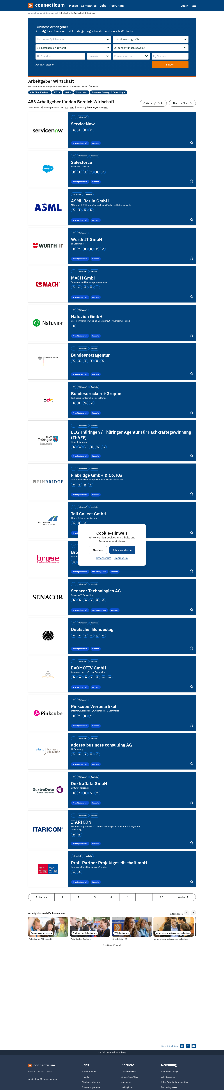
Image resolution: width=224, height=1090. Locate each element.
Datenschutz (103, 558)
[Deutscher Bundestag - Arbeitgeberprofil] (48, 635)
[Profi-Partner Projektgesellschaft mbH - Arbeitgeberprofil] (48, 869)
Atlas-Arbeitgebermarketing (174, 1082)
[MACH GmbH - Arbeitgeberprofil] (48, 284)
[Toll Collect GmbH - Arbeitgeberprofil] (48, 520)
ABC (106, 107)
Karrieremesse (128, 1071)
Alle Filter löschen (45, 64)
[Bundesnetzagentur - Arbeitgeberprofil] (48, 361)
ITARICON (81, 822)
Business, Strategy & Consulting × (108, 92)
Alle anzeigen (176, 914)
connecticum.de (36, 13)
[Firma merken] (191, 142)
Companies (89, 6)
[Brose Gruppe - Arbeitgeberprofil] (48, 558)
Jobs (103, 6)
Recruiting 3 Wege (169, 1071)
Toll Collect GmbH (88, 514)
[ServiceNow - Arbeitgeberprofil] (48, 130)
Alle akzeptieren (122, 550)
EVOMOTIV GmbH (88, 668)
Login (184, 6)
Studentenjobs (89, 1071)
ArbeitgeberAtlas (129, 1077)
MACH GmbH (84, 278)
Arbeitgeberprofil (80, 143)
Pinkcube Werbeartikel (93, 706)
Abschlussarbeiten (91, 1082)
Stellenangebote (99, 571)
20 (61, 107)
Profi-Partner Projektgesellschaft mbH (109, 862)
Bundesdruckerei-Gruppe (96, 393)
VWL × (68, 92)
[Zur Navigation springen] (194, 5)
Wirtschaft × (81, 92)
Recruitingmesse (169, 1087)
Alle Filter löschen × (40, 92)
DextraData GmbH (89, 783)
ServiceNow (83, 124)
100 (66, 107)
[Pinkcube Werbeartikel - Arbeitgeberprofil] (48, 712)
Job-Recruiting (168, 1077)
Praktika (85, 1077)
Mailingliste (127, 1087)
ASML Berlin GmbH (90, 201)
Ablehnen (97, 550)
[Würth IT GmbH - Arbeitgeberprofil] (48, 245)
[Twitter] (182, 1046)
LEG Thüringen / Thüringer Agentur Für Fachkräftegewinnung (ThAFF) (131, 434)
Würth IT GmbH (86, 239)
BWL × (57, 92)
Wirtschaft (82, 117)
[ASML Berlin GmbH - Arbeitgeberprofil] (48, 207)
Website (95, 143)
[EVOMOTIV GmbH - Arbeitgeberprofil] (48, 674)
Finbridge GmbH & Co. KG (96, 475)
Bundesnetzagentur (90, 355)
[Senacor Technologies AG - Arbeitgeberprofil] (48, 597)
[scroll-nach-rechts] (193, 912)
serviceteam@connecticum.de (42, 1079)
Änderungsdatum (95, 107)
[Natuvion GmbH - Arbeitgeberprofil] (48, 322)
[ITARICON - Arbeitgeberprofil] (48, 829)
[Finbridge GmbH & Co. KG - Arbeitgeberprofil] (48, 481)
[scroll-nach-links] (186, 912)
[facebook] (188, 1046)
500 (72, 107)
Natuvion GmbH (86, 316)
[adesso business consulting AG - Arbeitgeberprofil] (48, 751)
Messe (73, 6)
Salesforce (81, 162)
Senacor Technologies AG (96, 591)
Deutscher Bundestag (92, 629)
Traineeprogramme (91, 1087)
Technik (94, 156)
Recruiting (116, 6)
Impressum (121, 558)
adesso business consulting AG (101, 745)
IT (74, 117)
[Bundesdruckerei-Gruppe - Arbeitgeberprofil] (48, 399)
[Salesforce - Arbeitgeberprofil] (48, 168)
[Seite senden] (194, 1046)
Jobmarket (126, 1082)
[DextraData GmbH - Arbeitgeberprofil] (48, 789)
